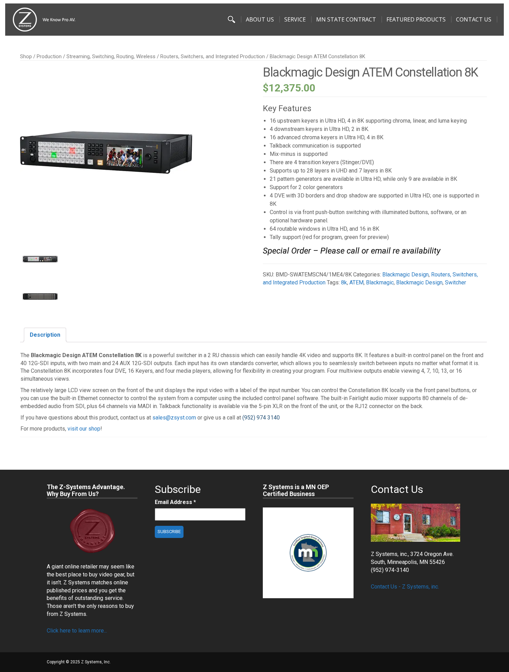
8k (344, 282)
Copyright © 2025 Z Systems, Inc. (79, 662)
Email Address (175, 502)
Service (295, 19)
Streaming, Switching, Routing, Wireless (110, 56)
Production (49, 56)
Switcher (455, 282)
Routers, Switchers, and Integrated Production (212, 56)
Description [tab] (45, 334)
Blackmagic (380, 282)
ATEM (356, 282)
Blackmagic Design (405, 274)
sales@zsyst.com (174, 417)
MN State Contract (346, 19)
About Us (260, 19)
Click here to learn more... (77, 630)
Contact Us (473, 19)
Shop (26, 56)
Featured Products (416, 19)
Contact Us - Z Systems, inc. (405, 586)
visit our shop (84, 428)
